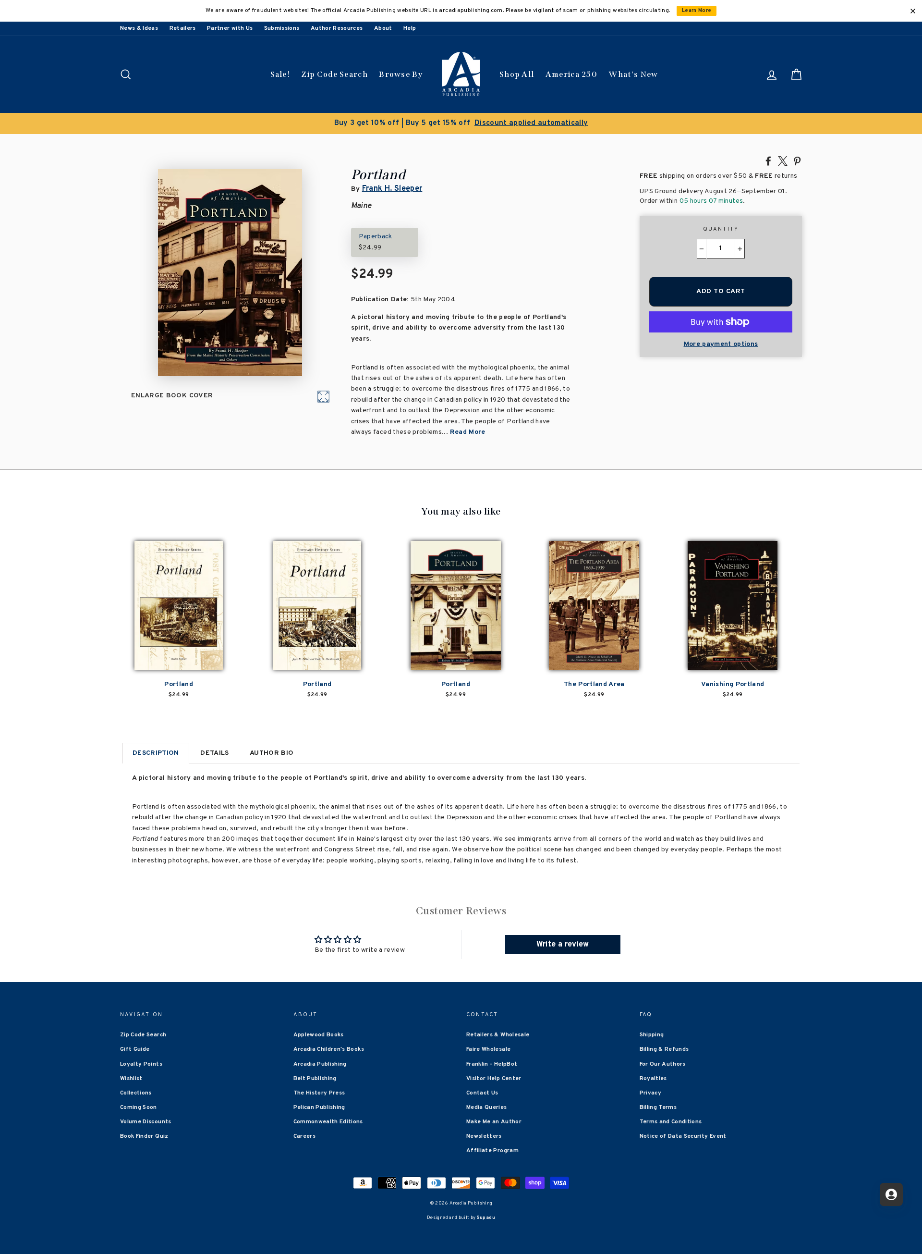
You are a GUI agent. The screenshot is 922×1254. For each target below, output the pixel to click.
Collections (136, 1093)
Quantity (721, 229)
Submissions (282, 28)
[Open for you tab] (891, 1194)
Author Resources (337, 28)
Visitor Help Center (494, 1078)
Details (214, 753)
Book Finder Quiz (144, 1136)
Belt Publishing (315, 1078)
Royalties (653, 1078)
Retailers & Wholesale (497, 1035)
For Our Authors (663, 1064)
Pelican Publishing (319, 1107)
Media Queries (486, 1107)
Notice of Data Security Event (683, 1136)
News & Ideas (139, 28)
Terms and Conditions (671, 1122)
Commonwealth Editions (328, 1122)
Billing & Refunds (664, 1049)
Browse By (401, 74)
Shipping (652, 1035)
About (383, 28)
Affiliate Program (492, 1151)
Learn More (697, 11)
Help (409, 28)
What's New (633, 74)
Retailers (183, 28)
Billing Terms (658, 1107)
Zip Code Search (334, 74)
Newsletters (484, 1136)
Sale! (280, 74)
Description (156, 753)
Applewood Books (318, 1035)
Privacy (650, 1093)
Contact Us (482, 1093)
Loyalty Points (141, 1064)
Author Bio (272, 753)
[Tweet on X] (783, 160)
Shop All (516, 74)
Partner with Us (230, 28)
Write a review (562, 944)
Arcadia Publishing (320, 1064)
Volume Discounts (145, 1122)
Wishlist (131, 1078)
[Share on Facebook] (768, 160)
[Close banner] (913, 11)
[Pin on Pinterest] (797, 160)
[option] (461, 123)
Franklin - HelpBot (491, 1064)
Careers (304, 1136)
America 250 (571, 74)
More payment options (721, 344)
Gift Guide (135, 1049)
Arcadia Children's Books (328, 1049)
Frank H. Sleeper (392, 189)
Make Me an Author (494, 1122)
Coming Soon (138, 1107)
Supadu (486, 1218)
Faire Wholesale (488, 1049)
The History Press (319, 1093)
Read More (467, 432)
